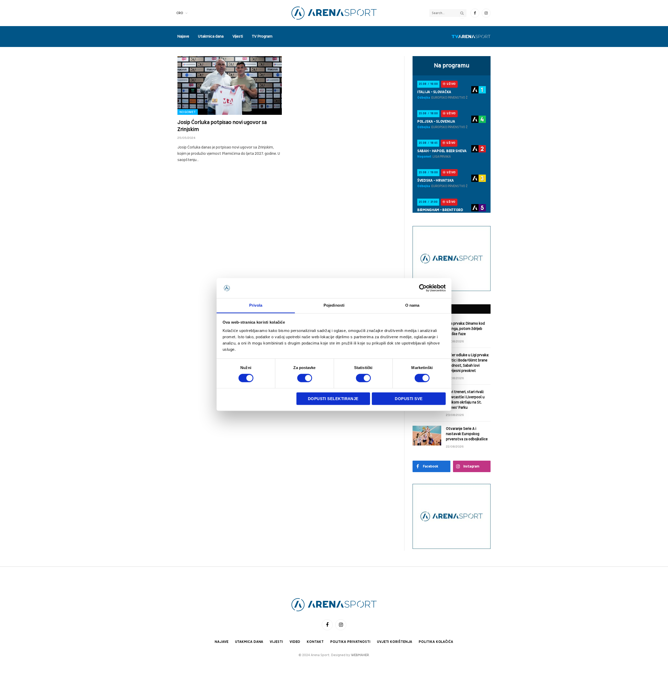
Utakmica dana (211, 36)
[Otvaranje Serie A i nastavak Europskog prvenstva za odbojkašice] (427, 436)
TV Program (262, 36)
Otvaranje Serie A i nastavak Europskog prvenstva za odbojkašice (467, 433)
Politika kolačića (436, 642)
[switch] (304, 378)
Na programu (451, 65)
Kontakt (315, 642)
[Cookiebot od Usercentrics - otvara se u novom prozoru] (423, 288)
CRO (179, 13)
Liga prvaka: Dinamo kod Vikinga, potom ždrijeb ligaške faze (465, 328)
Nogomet (188, 112)
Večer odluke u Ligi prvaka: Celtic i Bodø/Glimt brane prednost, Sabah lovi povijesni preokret (467, 363)
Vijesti (237, 36)
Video (295, 642)
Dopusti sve (408, 398)
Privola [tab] (255, 305)
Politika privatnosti (350, 642)
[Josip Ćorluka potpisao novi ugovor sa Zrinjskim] (229, 85)
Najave (183, 36)
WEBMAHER (360, 655)
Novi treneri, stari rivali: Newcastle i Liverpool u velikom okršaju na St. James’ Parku (465, 400)
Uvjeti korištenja (394, 642)
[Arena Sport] (334, 13)
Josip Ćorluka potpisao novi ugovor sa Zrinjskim (222, 126)
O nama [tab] (412, 305)
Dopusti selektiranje (333, 398)
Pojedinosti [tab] (334, 305)
